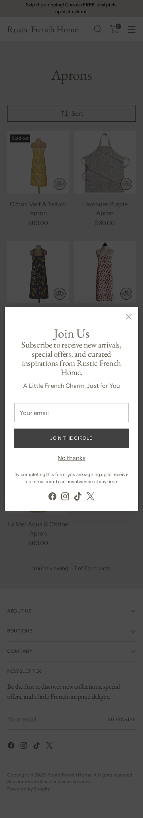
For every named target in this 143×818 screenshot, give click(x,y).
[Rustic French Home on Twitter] (90, 498)
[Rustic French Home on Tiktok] (78, 498)
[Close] (129, 316)
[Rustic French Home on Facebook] (52, 498)
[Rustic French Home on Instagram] (65, 498)
